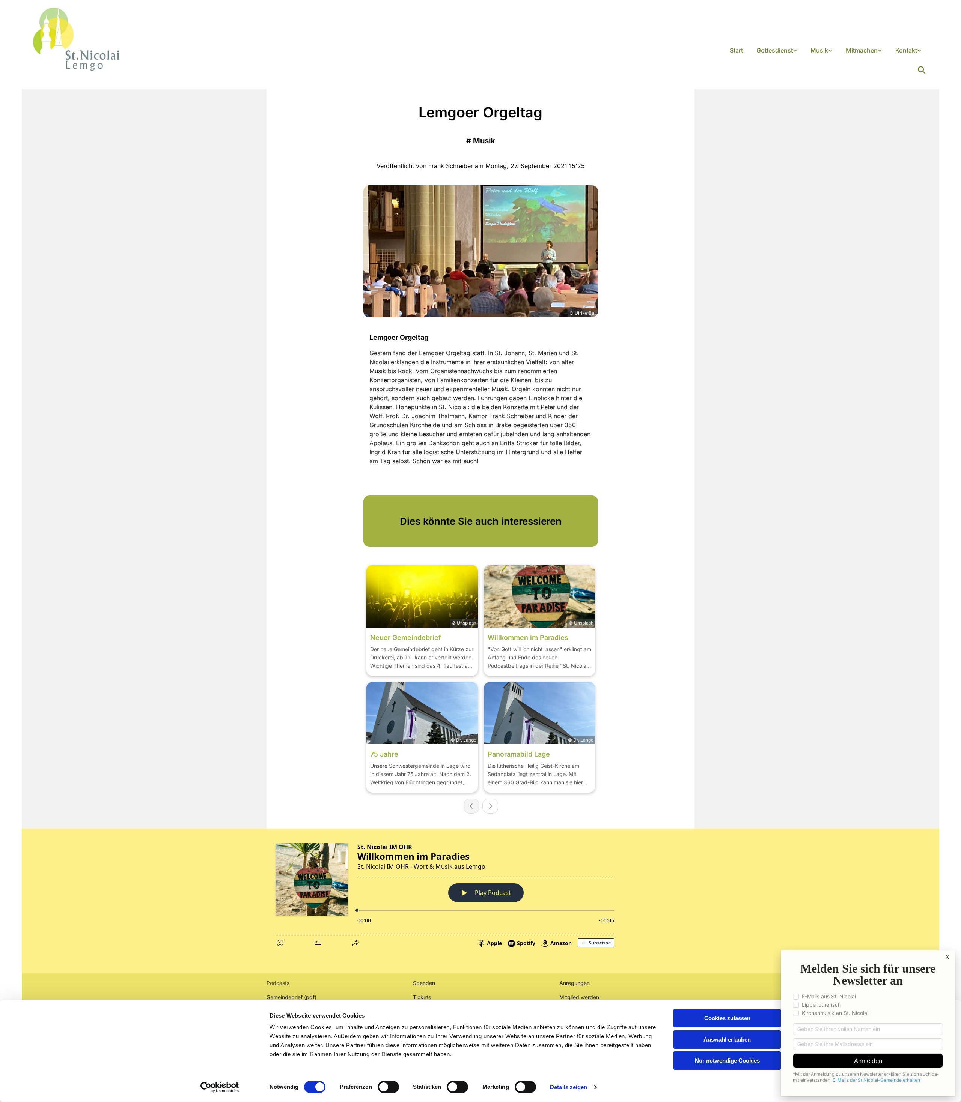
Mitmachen (862, 50)
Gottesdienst (774, 50)
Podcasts (278, 983)
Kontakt (906, 50)
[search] (921, 70)
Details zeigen (568, 1087)
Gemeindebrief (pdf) (291, 997)
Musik (819, 50)
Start (736, 50)
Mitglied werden (579, 997)
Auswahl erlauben (727, 1039)
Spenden (424, 983)
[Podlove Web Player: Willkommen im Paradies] (480, 893)
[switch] (388, 1087)
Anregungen (574, 983)
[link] (777, 50)
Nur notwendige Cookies (727, 1060)
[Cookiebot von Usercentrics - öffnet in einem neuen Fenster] (220, 1087)
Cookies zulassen (727, 1018)
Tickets (422, 997)
